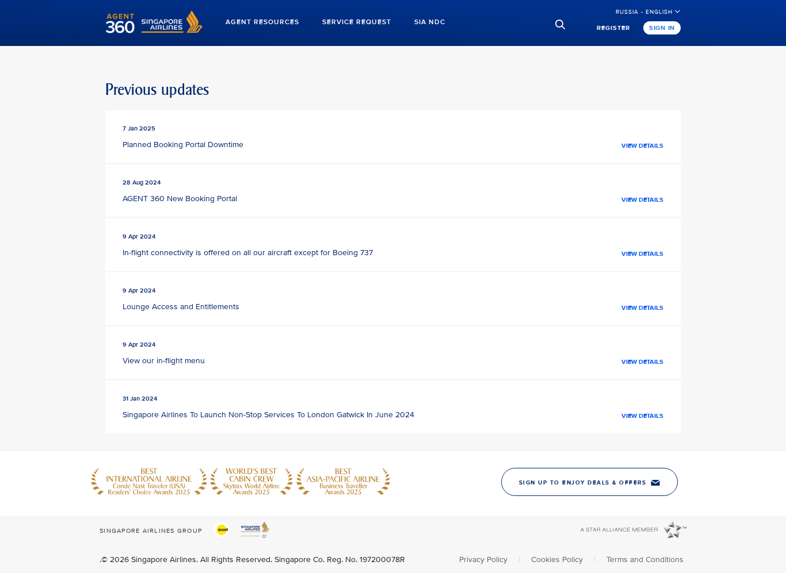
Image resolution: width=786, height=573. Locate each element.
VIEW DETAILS (642, 145)
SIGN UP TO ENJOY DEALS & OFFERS (583, 482)
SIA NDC (429, 22)
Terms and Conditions (645, 559)
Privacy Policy (484, 559)
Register (613, 28)
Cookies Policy (558, 559)
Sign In (662, 28)
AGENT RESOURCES (262, 22)
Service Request (356, 22)
